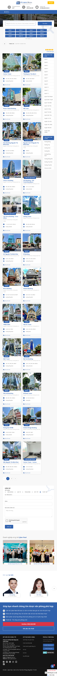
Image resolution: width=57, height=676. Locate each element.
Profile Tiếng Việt (48, 645)
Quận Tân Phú (47, 106)
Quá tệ (19, 492)
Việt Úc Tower (27, 324)
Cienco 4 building (8, 180)
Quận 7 (31, 33)
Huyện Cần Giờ (48, 121)
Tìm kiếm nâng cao (45, 26)
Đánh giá (9, 526)
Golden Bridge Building (30, 428)
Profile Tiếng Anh (48, 648)
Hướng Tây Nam (48, 162)
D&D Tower (6, 359)
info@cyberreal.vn (10, 657)
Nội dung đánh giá (9, 507)
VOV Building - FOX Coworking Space (28, 181)
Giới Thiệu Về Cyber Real (28, 639)
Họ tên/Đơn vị (8, 494)
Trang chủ (11, 43)
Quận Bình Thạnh (48, 99)
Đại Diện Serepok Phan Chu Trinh (15, 563)
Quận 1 (10, 30)
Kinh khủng (10, 492)
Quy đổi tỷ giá (26, 656)
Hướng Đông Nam (47, 154)
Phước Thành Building (9, 108)
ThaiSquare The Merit (29, 74)
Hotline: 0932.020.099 (28, 624)
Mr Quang (12, 594)
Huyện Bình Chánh (47, 131)
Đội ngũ (8, 575)
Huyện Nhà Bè (47, 127)
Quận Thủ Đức (47, 112)
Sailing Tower (27, 216)
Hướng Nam (47, 148)
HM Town (26, 108)
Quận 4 (41, 30)
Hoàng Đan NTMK (8, 428)
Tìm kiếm (44, 23)
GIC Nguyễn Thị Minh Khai (10, 254)
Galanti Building (28, 288)
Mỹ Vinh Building (28, 359)
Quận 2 (20, 30)
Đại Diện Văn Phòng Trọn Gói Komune (42, 563)
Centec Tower (7, 74)
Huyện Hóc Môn (48, 124)
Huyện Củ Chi (47, 118)
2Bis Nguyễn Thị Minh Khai (11, 462)
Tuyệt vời (44, 492)
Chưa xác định (47, 168)
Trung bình (27, 492)
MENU (7, 12)
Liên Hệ (24, 652)
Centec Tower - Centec (30, 462)
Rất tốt (36, 492)
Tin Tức (24, 649)
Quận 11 (31, 36)
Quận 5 (10, 33)
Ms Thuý (39, 594)
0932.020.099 (52, 670)
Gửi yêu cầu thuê (28, 628)
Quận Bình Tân (48, 115)
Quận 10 (21, 36)
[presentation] (54, 554)
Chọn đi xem (7, 84)
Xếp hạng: (7, 490)
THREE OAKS (6, 324)
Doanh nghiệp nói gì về (15, 537)
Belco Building (7, 288)
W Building (26, 254)
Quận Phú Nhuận (48, 96)
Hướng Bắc (47, 151)
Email (6, 501)
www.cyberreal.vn (11, 658)
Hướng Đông (47, 141)
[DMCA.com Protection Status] (48, 652)
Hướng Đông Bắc (48, 158)
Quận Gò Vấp (47, 109)
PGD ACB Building (8, 393)
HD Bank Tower (27, 393)
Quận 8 (41, 33)
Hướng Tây (47, 144)
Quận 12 (42, 36)
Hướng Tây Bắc (48, 165)
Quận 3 (31, 30)
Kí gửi (51, 2)
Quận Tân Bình (48, 102)
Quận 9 (10, 36)
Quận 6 (20, 33)
